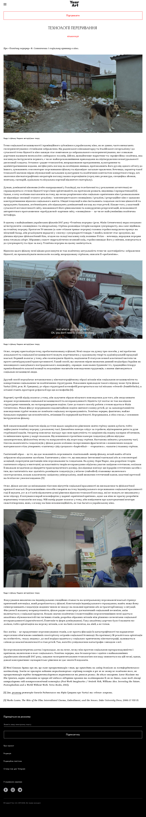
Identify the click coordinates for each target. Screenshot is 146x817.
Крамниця (73, 36)
